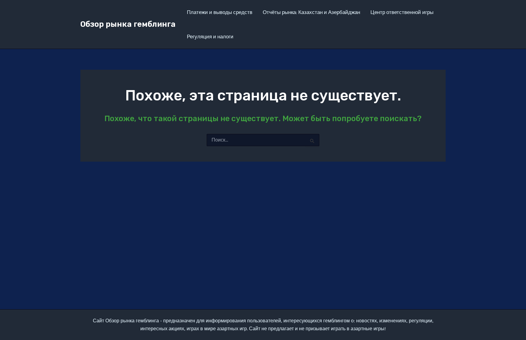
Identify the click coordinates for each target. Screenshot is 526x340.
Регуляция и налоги (210, 36)
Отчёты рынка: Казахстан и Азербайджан (311, 12)
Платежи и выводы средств (219, 12)
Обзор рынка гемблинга (128, 24)
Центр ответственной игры (402, 12)
